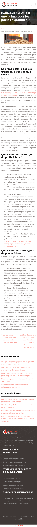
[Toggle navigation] (33, 4)
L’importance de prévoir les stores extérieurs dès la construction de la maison (10, 340)
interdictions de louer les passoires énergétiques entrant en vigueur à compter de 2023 (17, 243)
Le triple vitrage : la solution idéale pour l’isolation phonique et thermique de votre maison (27, 341)
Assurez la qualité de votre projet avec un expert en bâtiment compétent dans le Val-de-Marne (17, 418)
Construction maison (8, 29)
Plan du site (18, 526)
